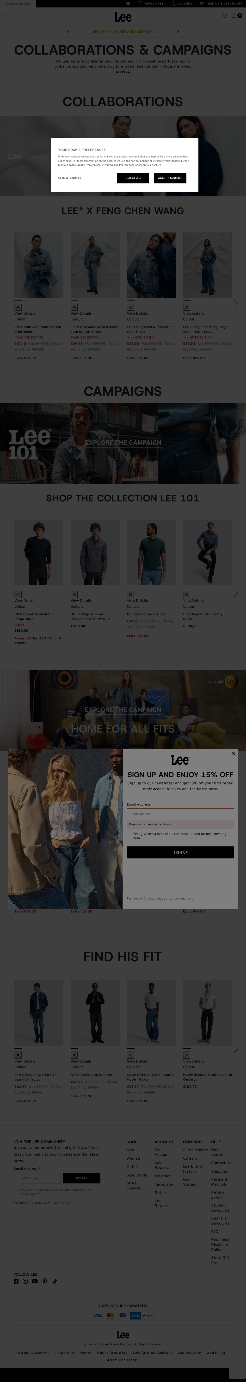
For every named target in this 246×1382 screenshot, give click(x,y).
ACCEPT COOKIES (170, 178)
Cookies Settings (69, 178)
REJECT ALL (132, 178)
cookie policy (77, 165)
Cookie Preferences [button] (122, 165)
